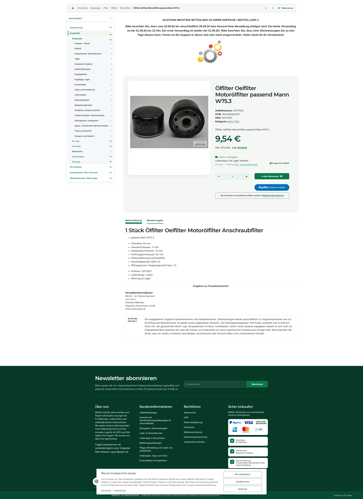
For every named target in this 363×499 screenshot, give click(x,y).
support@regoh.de (119, 452)
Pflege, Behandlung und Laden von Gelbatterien (156, 449)
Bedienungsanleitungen (150, 443)
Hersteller (76, 146)
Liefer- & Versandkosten (151, 433)
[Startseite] (73, 8)
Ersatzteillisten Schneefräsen (153, 460)
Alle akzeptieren (243, 474)
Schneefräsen (78, 157)
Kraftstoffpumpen (83, 69)
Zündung (76, 162)
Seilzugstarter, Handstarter (86, 120)
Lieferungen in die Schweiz (152, 438)
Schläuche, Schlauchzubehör (87, 110)
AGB (186, 417)
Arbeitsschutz (76, 28)
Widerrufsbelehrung (193, 422)
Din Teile (76, 141)
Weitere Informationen (273, 195)
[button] (90, 27)
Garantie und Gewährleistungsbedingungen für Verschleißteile (155, 420)
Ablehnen (242, 489)
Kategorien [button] (75, 18)
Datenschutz (120, 490)
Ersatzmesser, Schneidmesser (88, 53)
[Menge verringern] (218, 176)
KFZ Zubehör (76, 167)
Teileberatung (287, 8)
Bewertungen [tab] (155, 220)
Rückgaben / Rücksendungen (153, 428)
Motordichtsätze (82, 100)
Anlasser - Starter (82, 43)
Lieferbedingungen (148, 412)
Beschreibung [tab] (133, 220)
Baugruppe (77, 38)
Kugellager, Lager (82, 79)
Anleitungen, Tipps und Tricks (153, 455)
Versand (242, 147)
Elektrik (78, 48)
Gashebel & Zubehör (84, 64)
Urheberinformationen (194, 442)
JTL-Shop (348, 495)
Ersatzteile (75, 33)
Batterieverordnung (193, 432)
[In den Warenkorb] (128, 73)
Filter (77, 59)
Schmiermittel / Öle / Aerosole (84, 172)
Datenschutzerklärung (150, 385)
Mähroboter (77, 151)
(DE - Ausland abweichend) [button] (246, 164)
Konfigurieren (242, 481)
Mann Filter (233, 121)
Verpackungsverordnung (195, 437)
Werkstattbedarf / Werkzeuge (83, 178)
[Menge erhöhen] (246, 176)
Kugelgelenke (81, 74)
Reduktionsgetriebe (83, 105)
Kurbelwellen (80, 84)
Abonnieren (257, 384)
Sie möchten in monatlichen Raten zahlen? (252, 195)
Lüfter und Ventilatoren (85, 90)
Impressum (106, 490)
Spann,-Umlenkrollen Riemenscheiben (91, 126)
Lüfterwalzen (80, 95)
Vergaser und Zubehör (84, 136)
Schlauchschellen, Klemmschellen (90, 115)
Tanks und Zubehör (83, 131)
